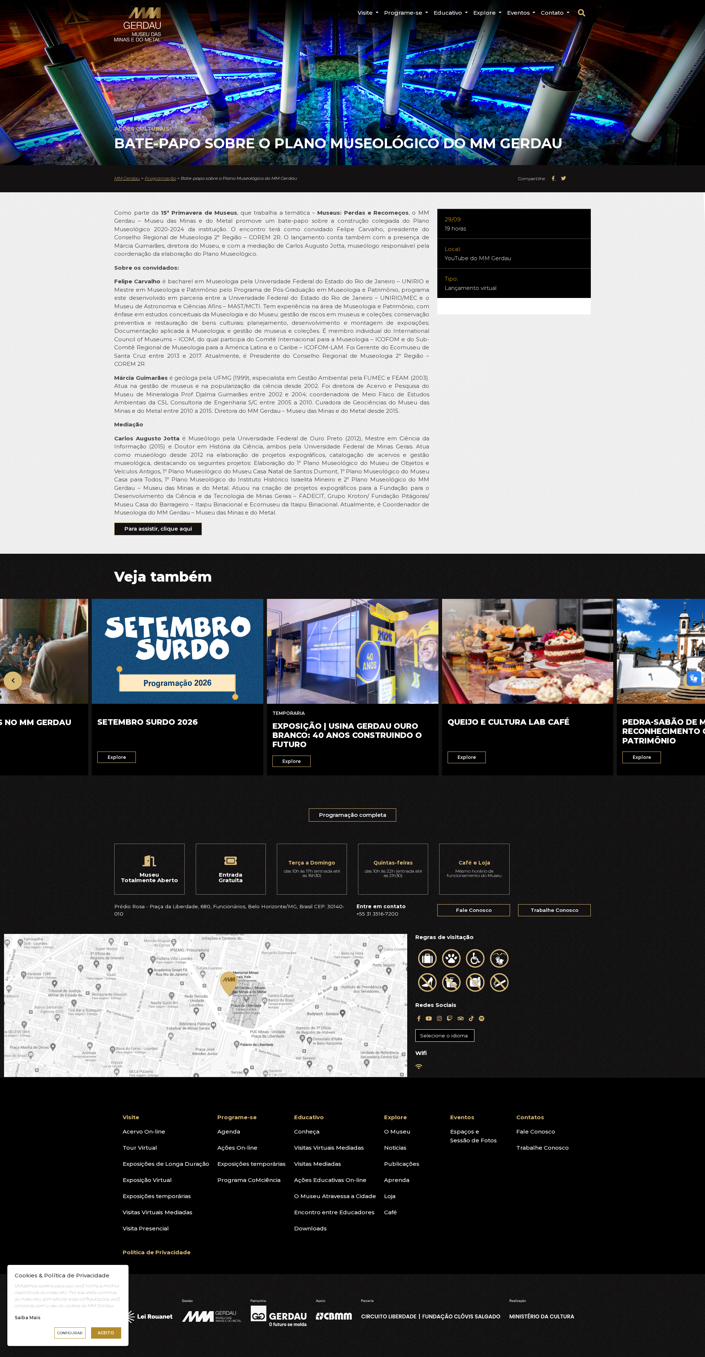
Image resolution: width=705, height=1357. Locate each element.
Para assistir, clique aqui (158, 528)
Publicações (401, 1163)
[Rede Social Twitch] (449, 1018)
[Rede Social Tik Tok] (471, 1018)
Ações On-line (237, 1147)
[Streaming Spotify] (481, 1018)
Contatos (530, 1117)
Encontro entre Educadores (334, 1212)
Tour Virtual (140, 1147)
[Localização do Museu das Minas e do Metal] (205, 1005)
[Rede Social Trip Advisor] (461, 1018)
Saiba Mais (27, 1317)
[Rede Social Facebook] (418, 1018)
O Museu (397, 1131)
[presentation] (13, 681)
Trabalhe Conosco (554, 910)
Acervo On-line (144, 1131)
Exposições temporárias (157, 1196)
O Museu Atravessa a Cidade (335, 1196)
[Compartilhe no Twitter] (563, 178)
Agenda (228, 1131)
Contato (553, 12)
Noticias (395, 1147)
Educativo (448, 12)
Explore (485, 12)
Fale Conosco (474, 910)
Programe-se (404, 12)
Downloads (310, 1228)
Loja (389, 1196)
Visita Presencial (146, 1228)
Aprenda (396, 1179)
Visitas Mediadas (317, 1163)
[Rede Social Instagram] (439, 1018)
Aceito (106, 1332)
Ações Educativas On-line (330, 1179)
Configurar (70, 1333)
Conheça (306, 1131)
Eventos (519, 12)
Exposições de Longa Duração (166, 1163)
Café (390, 1212)
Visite (366, 12)
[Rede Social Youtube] (429, 1018)
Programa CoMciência (249, 1179)
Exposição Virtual (147, 1179)
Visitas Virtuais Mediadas (157, 1212)
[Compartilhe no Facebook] (554, 178)
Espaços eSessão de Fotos (473, 1136)
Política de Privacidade (157, 1252)
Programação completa (352, 814)
